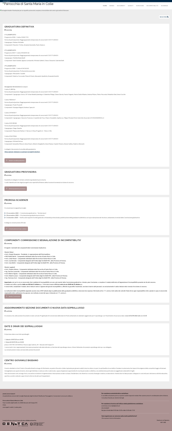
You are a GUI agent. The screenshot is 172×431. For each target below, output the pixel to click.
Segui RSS (163, 17)
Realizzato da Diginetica (163, 420)
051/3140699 (105, 408)
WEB (164, 422)
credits (11, 407)
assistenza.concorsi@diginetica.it (110, 406)
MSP (161, 422)
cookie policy (18, 407)
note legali (6, 407)
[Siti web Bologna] (15, 426)
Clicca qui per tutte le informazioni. (111, 418)
